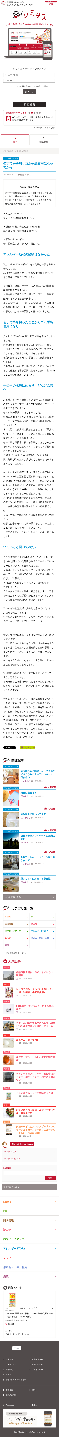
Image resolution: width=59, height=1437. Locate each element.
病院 (7, 945)
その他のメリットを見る (46, 128)
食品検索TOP (37, 1359)
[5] (40, 113)
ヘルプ (8, 1375)
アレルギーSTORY (39, 931)
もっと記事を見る (13, 897)
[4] (37, 113)
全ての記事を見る (11, 1187)
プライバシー (37, 1369)
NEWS (8, 917)
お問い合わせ (37, 1364)
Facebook (10, 1405)
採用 (34, 1390)
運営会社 (9, 1390)
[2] (32, 113)
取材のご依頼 (11, 1395)
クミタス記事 (8, 151)
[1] (29, 113)
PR (32, 917)
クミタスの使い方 (12, 1158)
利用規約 (9, 1369)
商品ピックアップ (13, 931)
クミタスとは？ (11, 1151)
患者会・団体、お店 (40, 938)
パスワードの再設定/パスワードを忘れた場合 (29, 86)
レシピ (8, 938)
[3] (34, 113)
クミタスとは (11, 1364)
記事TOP (9, 1359)
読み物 (34, 924)
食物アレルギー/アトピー (16, 1380)
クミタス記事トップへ (16, 953)
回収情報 (9, 924)
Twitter (34, 1405)
